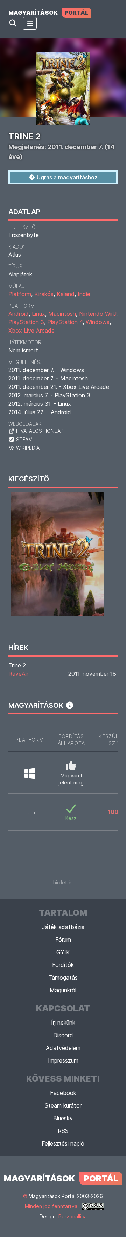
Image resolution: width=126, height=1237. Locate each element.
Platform (19, 293)
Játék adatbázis (63, 926)
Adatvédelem (63, 1047)
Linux (38, 313)
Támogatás (63, 977)
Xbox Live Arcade (31, 330)
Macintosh (62, 313)
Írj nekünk (63, 1022)
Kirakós (44, 293)
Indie (84, 293)
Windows (98, 322)
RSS (63, 1130)
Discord (63, 1035)
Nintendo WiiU (97, 313)
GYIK (63, 952)
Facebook (63, 1092)
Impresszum (63, 1060)
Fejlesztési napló (63, 1143)
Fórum (63, 939)
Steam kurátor (63, 1105)
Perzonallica (72, 1216)
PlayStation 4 (65, 322)
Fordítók (63, 964)
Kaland (66, 293)
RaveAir (18, 673)
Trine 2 (17, 665)
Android (18, 313)
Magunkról (63, 990)
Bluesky (63, 1118)
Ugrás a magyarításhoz (66, 177)
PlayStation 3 (26, 322)
